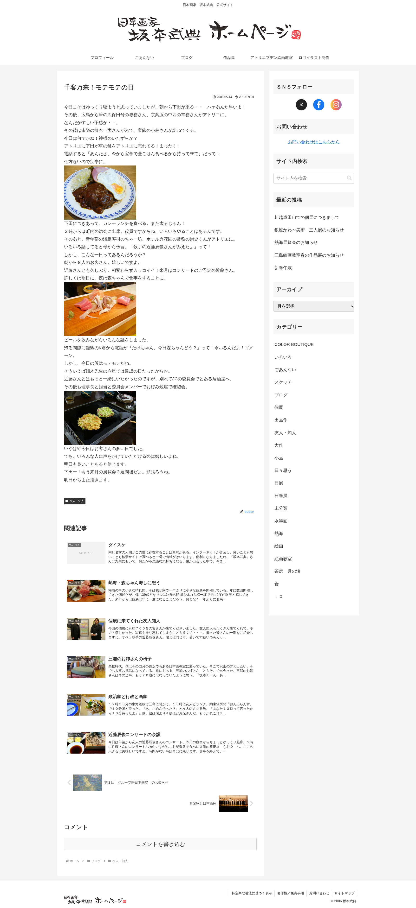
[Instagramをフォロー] (336, 105)
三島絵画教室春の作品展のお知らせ (309, 255)
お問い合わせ (319, 893)
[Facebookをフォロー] (318, 105)
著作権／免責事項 (290, 893)
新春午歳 (283, 267)
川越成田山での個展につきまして (306, 217)
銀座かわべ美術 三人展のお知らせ (309, 230)
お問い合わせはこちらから (314, 142)
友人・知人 (77, 501)
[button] (349, 178)
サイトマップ (344, 893)
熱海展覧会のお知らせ (296, 242)
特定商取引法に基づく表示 (252, 893)
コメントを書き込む (160, 844)
